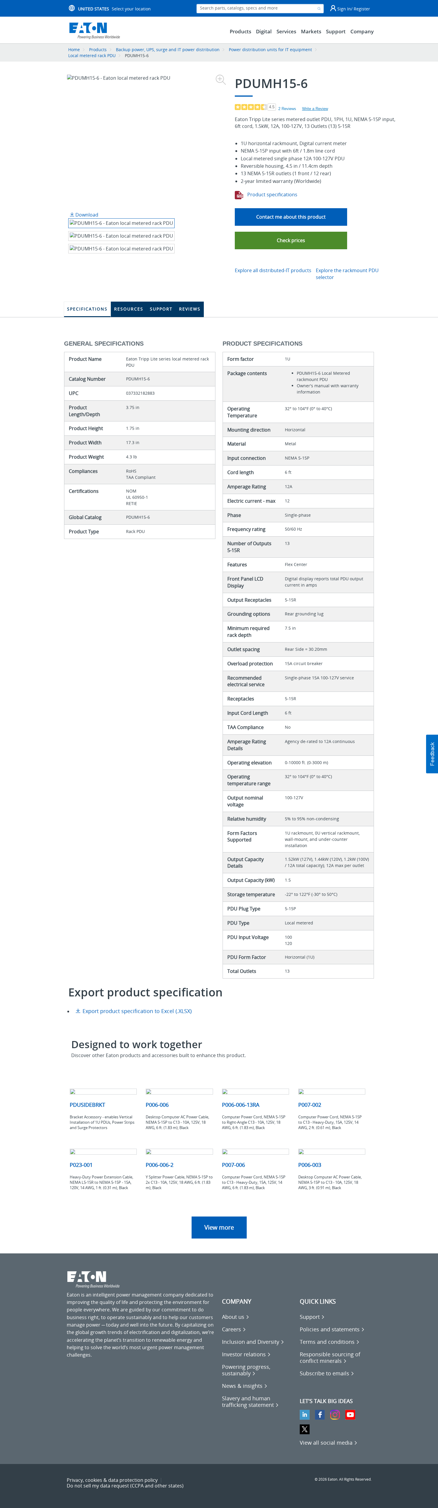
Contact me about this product (291, 217)
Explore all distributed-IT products (273, 270)
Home (74, 49)
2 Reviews (287, 108)
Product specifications (271, 194)
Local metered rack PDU (92, 55)
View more (219, 1227)
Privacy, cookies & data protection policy (112, 1480)
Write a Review (315, 108)
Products (98, 49)
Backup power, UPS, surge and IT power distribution (168, 49)
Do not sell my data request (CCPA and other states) (125, 1485)
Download (86, 214)
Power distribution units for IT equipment (271, 49)
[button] (291, 240)
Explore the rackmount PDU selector (347, 273)
